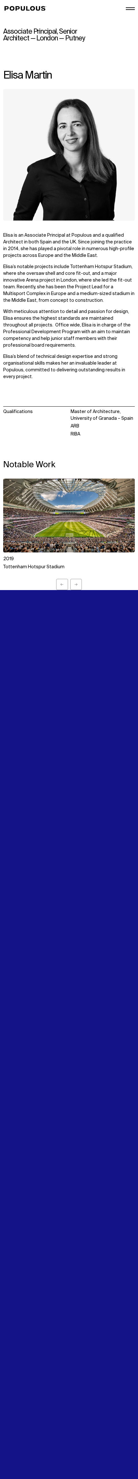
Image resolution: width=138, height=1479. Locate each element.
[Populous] (27, 8)
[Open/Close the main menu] (130, 8)
